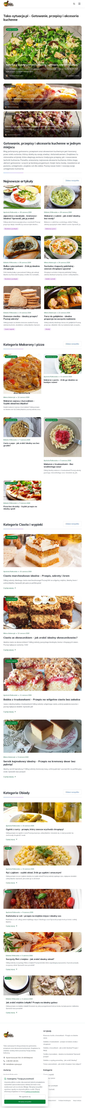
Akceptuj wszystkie (24, 1102)
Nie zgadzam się (25, 1097)
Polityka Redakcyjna (65, 1100)
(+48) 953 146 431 (12, 1061)
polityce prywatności (32, 1091)
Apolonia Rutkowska (10, 212)
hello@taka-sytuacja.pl (14, 1064)
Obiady (47, 329)
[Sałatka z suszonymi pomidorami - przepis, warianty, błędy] (42, 52)
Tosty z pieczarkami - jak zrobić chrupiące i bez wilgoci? (62, 1064)
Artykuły (47, 1031)
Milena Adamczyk (50, 262)
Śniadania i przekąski (11, 229)
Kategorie (47, 1070)
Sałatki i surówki (12, 29)
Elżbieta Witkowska (51, 212)
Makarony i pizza (50, 229)
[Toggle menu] (79, 4)
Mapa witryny (77, 1100)
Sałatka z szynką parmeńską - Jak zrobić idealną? (60, 1060)
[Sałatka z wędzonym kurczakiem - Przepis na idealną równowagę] (42, 124)
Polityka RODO (51, 1100)
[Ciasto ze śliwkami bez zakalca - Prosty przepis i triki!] (42, 97)
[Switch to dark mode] (74, 4)
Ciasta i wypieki (10, 86)
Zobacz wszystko (72, 180)
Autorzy (7, 1070)
